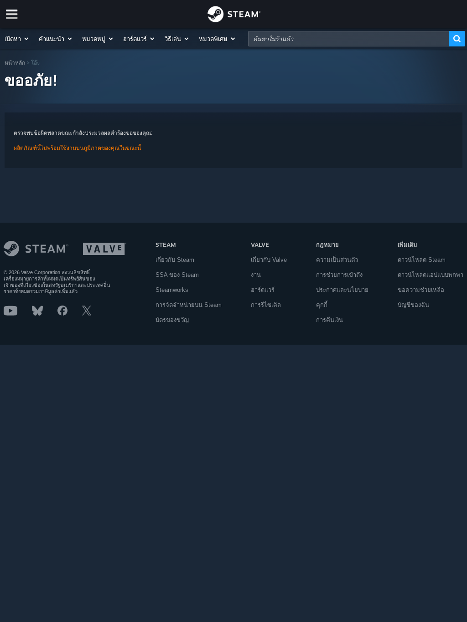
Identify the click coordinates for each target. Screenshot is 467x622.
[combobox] (348, 38)
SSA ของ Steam (177, 274)
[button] (17, 38)
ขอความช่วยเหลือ (421, 289)
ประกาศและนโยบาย (342, 289)
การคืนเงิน (329, 319)
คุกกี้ (321, 304)
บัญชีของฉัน (413, 304)
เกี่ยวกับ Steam (175, 259)
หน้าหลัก (15, 62)
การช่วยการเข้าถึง (339, 274)
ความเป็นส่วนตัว (337, 259)
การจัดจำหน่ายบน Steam (189, 304)
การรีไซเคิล (266, 304)
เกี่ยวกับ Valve (269, 259)
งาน (256, 274)
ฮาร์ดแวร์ (263, 289)
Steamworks (172, 289)
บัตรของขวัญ (172, 319)
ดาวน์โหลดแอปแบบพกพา (430, 274)
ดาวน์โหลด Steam (422, 259)
